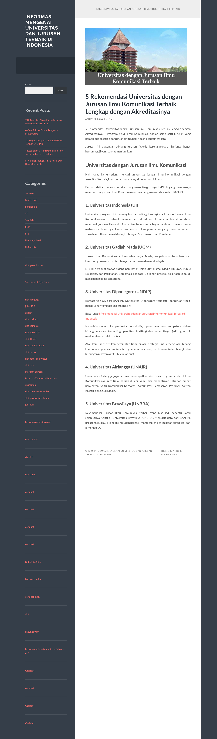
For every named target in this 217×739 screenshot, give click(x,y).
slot (27, 614)
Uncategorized (33, 240)
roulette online (33, 561)
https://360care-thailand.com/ (41, 378)
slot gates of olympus (36, 358)
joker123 (30, 306)
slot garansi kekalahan (37, 398)
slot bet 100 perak (34, 345)
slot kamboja (32, 325)
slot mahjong (32, 299)
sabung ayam (32, 631)
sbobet (28, 312)
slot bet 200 (31, 439)
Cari (28, 84)
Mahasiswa (31, 200)
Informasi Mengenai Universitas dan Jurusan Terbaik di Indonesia (43, 31)
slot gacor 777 (32, 332)
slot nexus (30, 352)
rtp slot (29, 457)
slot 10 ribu (31, 338)
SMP (27, 233)
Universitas (31, 247)
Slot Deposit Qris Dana (37, 282)
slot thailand (31, 319)
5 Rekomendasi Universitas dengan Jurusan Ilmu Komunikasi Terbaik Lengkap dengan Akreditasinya (133, 104)
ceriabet (29, 491)
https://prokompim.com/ (38, 422)
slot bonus (30, 474)
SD (26, 213)
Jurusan (29, 193)
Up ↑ (174, 454)
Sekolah (29, 220)
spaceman (30, 384)
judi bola (29, 404)
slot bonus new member (37, 391)
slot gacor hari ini (34, 265)
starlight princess (34, 371)
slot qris (29, 365)
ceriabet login (32, 596)
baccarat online (33, 579)
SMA (27, 226)
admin (113, 119)
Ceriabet (29, 670)
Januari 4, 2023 (95, 119)
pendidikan (31, 206)
